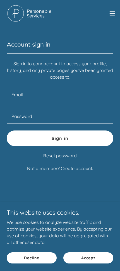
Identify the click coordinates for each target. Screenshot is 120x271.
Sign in (60, 138)
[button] (112, 13)
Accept (88, 257)
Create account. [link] (77, 168)
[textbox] (60, 94)
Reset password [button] (60, 155)
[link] (29, 13)
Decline (31, 257)
